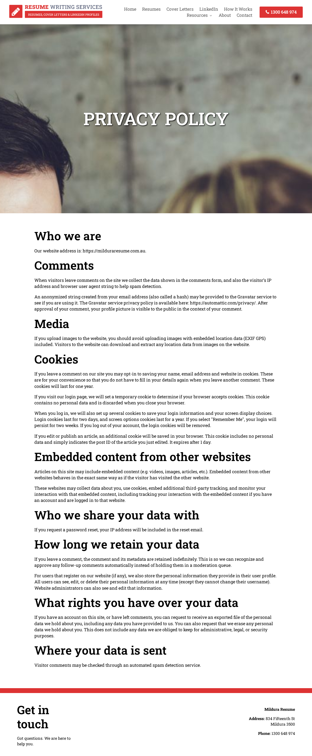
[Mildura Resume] (55, 16)
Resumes (151, 9)
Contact (244, 15)
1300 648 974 (283, 12)
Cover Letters (180, 9)
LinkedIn (208, 9)
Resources (197, 15)
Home (130, 9)
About (225, 15)
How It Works (238, 9)
